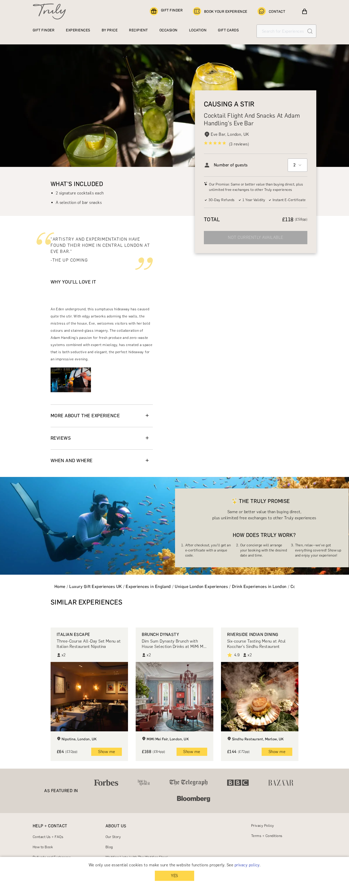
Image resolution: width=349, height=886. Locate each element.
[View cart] (304, 11)
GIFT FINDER (172, 10)
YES (174, 875)
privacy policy (247, 865)
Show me (106, 751)
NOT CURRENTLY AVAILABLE (255, 237)
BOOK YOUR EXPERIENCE (225, 11)
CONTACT (277, 11)
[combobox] (297, 165)
